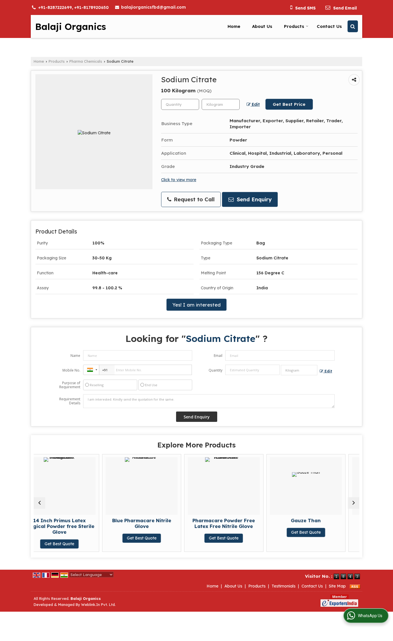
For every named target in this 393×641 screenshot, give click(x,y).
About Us (262, 26)
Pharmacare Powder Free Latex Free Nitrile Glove (182, 523)
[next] (353, 503)
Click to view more (178, 179)
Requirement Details (69, 401)
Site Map (337, 586)
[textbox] (221, 104)
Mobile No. (71, 370)
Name (75, 355)
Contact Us (329, 26)
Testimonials (283, 586)
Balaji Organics (70, 26)
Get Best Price (289, 104)
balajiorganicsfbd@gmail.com (153, 7)
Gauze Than (265, 520)
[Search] (353, 26)
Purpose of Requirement (69, 385)
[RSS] (355, 586)
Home (234, 26)
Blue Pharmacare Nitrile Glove (100, 523)
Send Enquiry (253, 199)
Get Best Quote (100, 538)
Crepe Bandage (347, 520)
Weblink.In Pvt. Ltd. (98, 604)
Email (218, 355)
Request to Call (193, 199)
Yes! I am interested (196, 305)
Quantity (215, 370)
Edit (255, 104)
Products (294, 26)
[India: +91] (91, 370)
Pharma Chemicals (85, 61)
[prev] (39, 503)
